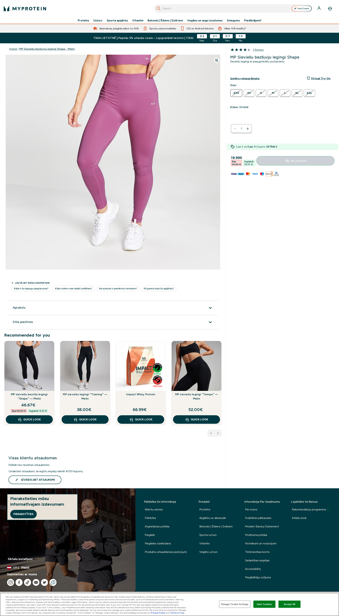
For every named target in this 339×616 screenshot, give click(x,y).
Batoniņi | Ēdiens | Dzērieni (165, 20)
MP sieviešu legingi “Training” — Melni (85, 396)
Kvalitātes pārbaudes (258, 517)
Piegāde (150, 534)
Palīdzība (150, 517)
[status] (241, 129)
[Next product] (218, 433)
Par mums (251, 509)
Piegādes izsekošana (158, 543)
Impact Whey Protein (140, 394)
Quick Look (32, 419)
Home (13, 48)
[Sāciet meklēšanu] (158, 8)
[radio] (236, 93)
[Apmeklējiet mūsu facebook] (19, 582)
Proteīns (83, 20)
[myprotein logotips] (25, 8)
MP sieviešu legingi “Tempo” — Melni (196, 396)
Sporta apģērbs (117, 20)
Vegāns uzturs (208, 551)
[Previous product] (211, 433)
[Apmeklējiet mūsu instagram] (10, 582)
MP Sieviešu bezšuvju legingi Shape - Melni (47, 48)
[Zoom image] (216, 60)
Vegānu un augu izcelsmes (205, 20)
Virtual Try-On (321, 78)
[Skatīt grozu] (330, 8)
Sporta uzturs (208, 534)
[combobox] (233, 8)
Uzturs (97, 20)
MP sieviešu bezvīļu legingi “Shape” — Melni (29, 396)
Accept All (289, 604)
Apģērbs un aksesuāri (212, 517)
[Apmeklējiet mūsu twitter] (44, 582)
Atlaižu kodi (299, 517)
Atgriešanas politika (157, 526)
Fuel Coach (303, 8)
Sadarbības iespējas (257, 560)
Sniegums (233, 20)
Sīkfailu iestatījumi (20, 558)
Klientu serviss (154, 509)
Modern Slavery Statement (262, 526)
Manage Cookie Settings (234, 604)
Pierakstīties (23, 514)
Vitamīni (137, 20)
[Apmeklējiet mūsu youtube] (36, 582)
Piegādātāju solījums (258, 577)
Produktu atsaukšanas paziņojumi (166, 551)
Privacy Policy (158, 613)
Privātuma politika (256, 534)
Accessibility (253, 568)
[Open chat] (52, 582)
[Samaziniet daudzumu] (235, 129)
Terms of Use (177, 613)
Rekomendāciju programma (309, 509)
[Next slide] (221, 391)
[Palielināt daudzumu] (248, 129)
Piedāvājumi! (252, 20)
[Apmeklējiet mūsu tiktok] (27, 582)
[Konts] (319, 8)
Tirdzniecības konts (257, 551)
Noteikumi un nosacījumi (260, 543)
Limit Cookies (264, 604)
